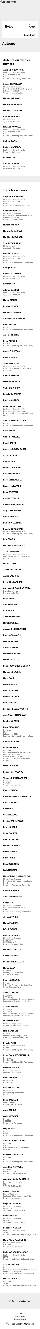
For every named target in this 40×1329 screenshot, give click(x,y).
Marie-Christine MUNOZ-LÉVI (16, 876)
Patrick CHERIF (10, 827)
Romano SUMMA (11, 324)
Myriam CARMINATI (12, 98)
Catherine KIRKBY (11, 388)
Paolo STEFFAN (10, 492)
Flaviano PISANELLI (12, 127)
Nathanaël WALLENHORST (15, 1252)
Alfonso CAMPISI (11, 163)
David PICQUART (11, 727)
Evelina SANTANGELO (13, 821)
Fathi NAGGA (9, 157)
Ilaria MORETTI (10, 870)
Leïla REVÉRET (10, 929)
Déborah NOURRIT (11, 935)
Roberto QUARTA (11, 400)
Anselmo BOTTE (10, 647)
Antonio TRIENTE (11, 335)
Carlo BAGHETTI (10, 430)
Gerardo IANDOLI (11, 516)
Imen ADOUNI (9, 563)
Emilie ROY (8, 808)
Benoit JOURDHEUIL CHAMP (16, 666)
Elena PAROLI (9, 858)
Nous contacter (20, 1316)
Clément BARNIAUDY (13, 84)
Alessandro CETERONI (13, 504)
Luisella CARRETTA (12, 394)
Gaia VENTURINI (10, 641)
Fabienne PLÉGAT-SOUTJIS (15, 709)
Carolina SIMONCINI (12, 473)
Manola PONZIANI (11, 623)
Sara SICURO (9, 610)
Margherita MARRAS (12, 104)
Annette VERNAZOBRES (14, 1140)
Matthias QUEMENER (13, 110)
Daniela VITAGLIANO (12, 523)
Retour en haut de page (21, 1301)
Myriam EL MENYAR (12, 312)
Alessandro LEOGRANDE (14, 629)
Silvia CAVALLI (10, 455)
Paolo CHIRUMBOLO (12, 480)
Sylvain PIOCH (10, 1043)
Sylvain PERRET (10, 1006)
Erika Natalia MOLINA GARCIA (17, 796)
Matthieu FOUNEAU (12, 845)
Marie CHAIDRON (11, 766)
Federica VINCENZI (12, 467)
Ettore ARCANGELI (12, 635)
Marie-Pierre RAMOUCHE (14, 1240)
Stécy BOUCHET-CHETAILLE (16, 1055)
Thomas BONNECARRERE (15, 778)
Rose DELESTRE (11, 864)
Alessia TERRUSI (11, 498)
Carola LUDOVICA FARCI (14, 449)
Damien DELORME (11, 1191)
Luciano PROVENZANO (14, 962)
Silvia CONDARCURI (12, 582)
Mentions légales (20, 1319)
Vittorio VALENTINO (12, 116)
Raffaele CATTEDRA (12, 147)
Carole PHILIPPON (11, 351)
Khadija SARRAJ (11, 790)
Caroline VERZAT (11, 1087)
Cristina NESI (9, 461)
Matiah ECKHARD (11, 660)
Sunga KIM (8, 902)
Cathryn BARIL (10, 141)
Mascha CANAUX (11, 1278)
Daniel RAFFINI (10, 443)
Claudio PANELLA (11, 437)
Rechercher (28, 35)
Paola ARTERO (10, 341)
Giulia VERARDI (10, 1116)
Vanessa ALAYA (10, 815)
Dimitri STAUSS (10, 851)
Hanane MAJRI (10, 357)
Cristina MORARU (11, 741)
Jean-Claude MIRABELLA (14, 715)
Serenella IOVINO (11, 363)
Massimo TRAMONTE (13, 382)
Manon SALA (9, 968)
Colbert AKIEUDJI (11, 375)
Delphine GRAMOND (12, 1203)
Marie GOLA (8, 678)
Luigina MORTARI (11, 721)
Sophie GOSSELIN (11, 980)
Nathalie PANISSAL (12, 703)
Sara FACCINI (9, 539)
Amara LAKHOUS (11, 576)
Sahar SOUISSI (10, 833)
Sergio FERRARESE (12, 510)
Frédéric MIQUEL (11, 684)
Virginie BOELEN (11, 1264)
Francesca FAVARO (12, 486)
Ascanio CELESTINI (12, 569)
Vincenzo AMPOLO (11, 955)
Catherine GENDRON (12, 890)
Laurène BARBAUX (11, 747)
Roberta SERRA (10, 802)
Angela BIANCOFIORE (13, 70)
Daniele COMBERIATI (13, 529)
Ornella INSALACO (11, 1020)
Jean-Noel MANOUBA (13, 1167)
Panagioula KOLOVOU (13, 772)
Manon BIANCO (10, 300)
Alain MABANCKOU (12, 617)
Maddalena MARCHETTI (14, 545)
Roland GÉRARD (11, 1100)
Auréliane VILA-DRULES (14, 318)
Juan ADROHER (10, 917)
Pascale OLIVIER (11, 306)
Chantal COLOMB (11, 839)
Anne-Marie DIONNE (12, 896)
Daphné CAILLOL (11, 690)
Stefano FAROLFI (11, 992)
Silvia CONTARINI (11, 551)
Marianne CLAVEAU (12, 672)
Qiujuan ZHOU (9, 1128)
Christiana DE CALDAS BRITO (17, 588)
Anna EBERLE (9, 1110)
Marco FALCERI (10, 923)
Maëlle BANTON (10, 1031)
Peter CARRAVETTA (12, 406)
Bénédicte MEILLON (12, 1228)
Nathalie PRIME (10, 1077)
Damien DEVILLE (11, 696)
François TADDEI (11, 1067)
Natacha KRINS (10, 1215)
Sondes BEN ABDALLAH (14, 420)
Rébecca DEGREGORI (13, 1155)
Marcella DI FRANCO (12, 653)
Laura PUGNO (9, 598)
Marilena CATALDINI (12, 949)
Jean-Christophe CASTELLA (16, 1179)
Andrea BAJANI (10, 604)
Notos (20, 1313)
